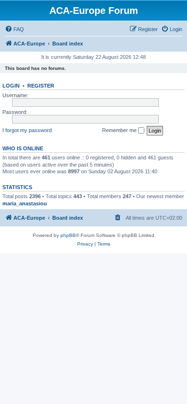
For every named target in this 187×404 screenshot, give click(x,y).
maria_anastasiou (24, 203)
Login (11, 86)
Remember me (120, 130)
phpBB (68, 235)
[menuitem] (14, 29)
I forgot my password (27, 130)
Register (40, 86)
